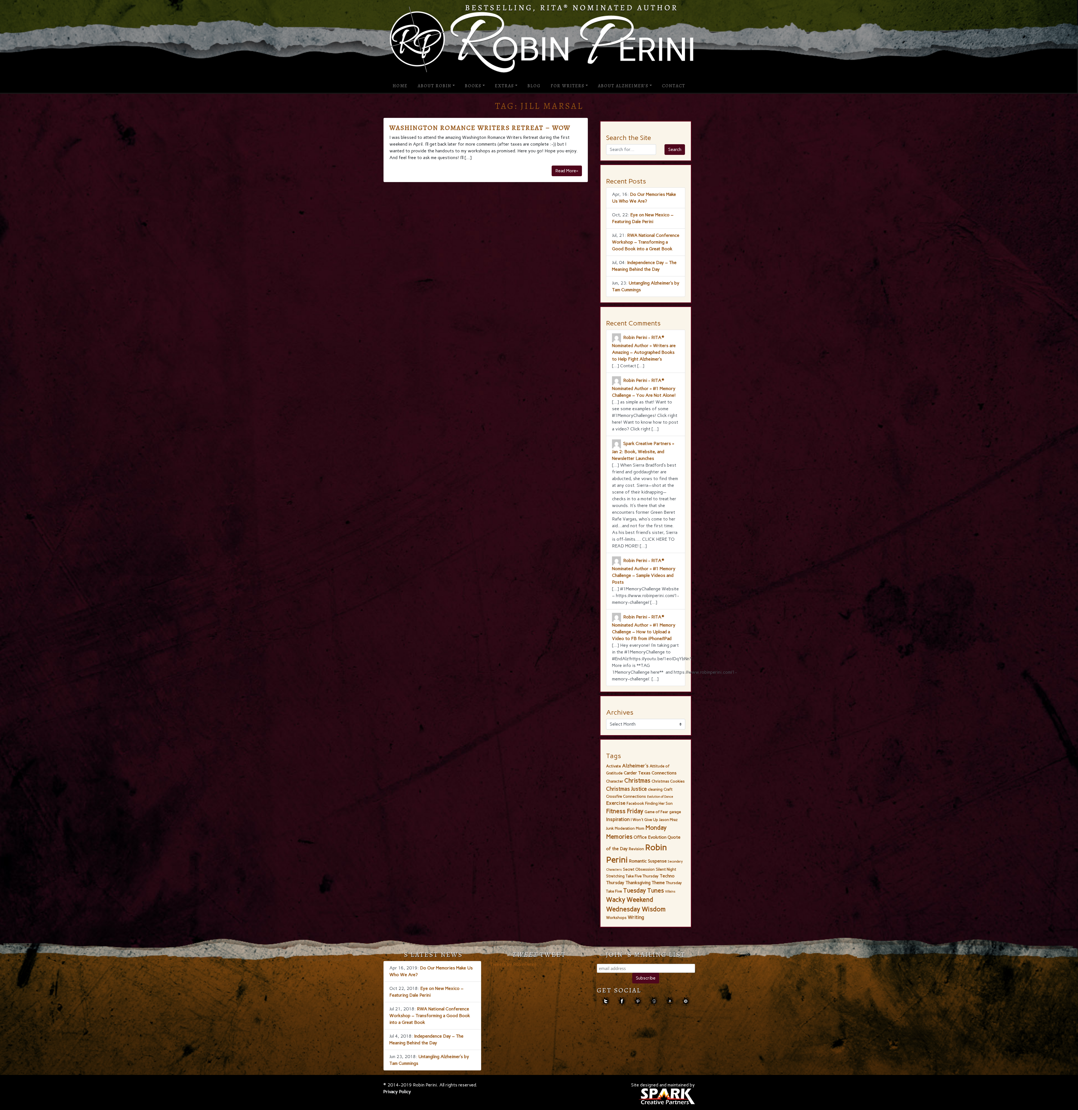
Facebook (635, 803)
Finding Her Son (659, 803)
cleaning (655, 789)
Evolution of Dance (660, 797)
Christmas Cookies (668, 781)
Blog (534, 86)
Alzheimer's (635, 766)
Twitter (605, 1001)
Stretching (615, 876)
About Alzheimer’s (623, 86)
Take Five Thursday (642, 876)
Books (473, 86)
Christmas (637, 780)
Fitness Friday (624, 811)
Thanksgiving (637, 882)
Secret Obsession (639, 869)
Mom (640, 828)
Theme (658, 882)
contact (685, 1001)
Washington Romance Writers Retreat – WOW (479, 127)
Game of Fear (656, 811)
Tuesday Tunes (643, 890)
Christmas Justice (626, 789)
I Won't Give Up (644, 819)
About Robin (434, 86)
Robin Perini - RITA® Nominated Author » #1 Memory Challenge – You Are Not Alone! (644, 388)
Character (614, 781)
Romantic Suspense (648, 861)
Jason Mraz (668, 819)
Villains (670, 891)
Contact (673, 86)
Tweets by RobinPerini (513, 964)
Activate (613, 766)
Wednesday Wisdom (636, 909)
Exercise (615, 803)
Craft (668, 789)
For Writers (567, 86)
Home (400, 86)
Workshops (616, 917)
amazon (669, 1001)
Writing (636, 917)
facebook (621, 1001)
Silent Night (666, 869)
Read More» (566, 170)
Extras (504, 86)
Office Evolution (650, 837)
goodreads (653, 1001)
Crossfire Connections (626, 796)
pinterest (637, 1001)
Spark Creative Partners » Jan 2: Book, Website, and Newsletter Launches (643, 451)
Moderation (625, 828)
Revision (636, 849)
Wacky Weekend (629, 899)
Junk (610, 828)
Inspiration (618, 819)
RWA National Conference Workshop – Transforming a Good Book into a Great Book (645, 242)
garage (675, 811)
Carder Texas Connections (650, 773)
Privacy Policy (397, 1091)
